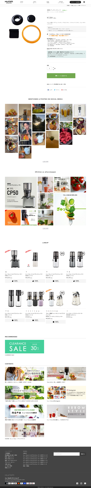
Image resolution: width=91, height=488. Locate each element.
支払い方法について (9, 458)
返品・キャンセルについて (11, 460)
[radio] (6, 272)
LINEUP (25, 453)
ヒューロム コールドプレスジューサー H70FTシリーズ (35, 455)
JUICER (21, 2)
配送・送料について (9, 457)
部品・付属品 (26, 466)
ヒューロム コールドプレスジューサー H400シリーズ (35, 458)
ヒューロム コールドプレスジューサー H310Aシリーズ (35, 460)
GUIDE (47, 2)
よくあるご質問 (8, 466)
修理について (8, 467)
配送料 (48, 48)
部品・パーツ (73, 5)
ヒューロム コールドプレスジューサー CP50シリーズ (35, 464)
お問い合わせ (8, 464)
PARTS (34, 2)
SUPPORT (61, 2)
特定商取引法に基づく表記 (60, 84)
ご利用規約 (7, 453)
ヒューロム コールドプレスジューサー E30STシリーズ (35, 462)
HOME (68, 5)
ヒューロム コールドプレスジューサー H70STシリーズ (35, 457)
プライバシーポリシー (10, 462)
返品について (50, 84)
